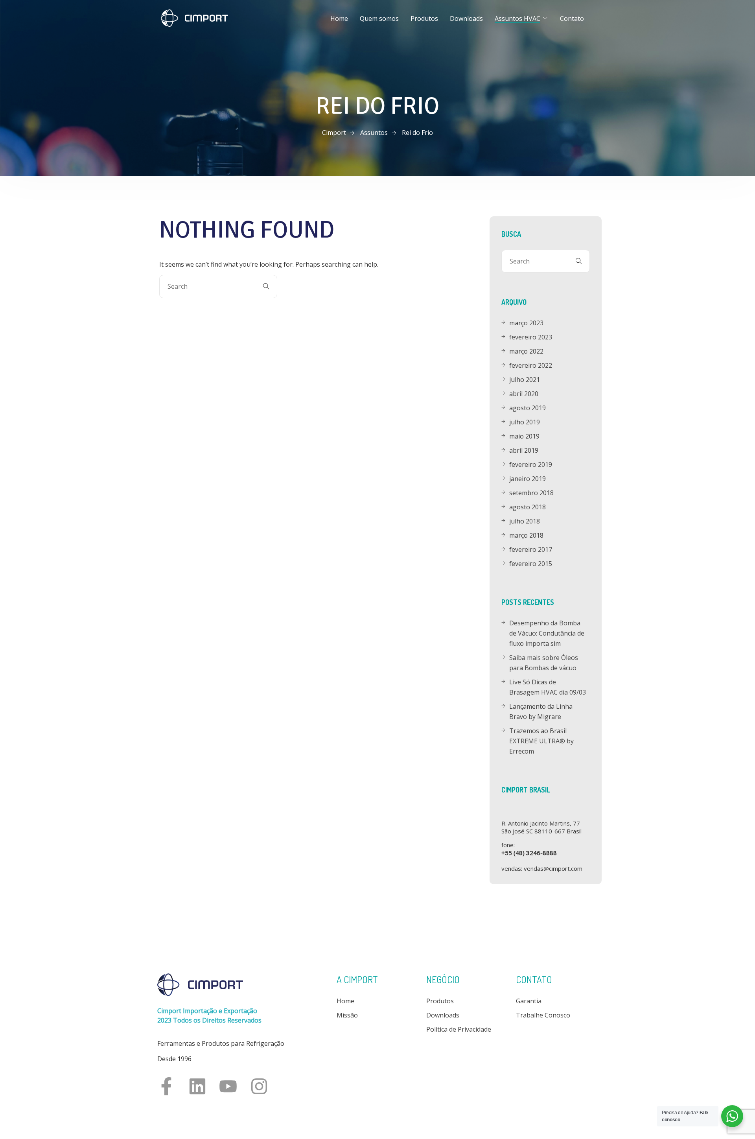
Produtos (424, 18)
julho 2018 (524, 521)
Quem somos (379, 18)
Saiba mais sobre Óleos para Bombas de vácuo (543, 662)
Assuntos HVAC (517, 18)
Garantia (528, 1001)
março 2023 (526, 323)
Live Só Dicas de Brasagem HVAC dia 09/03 (547, 687)
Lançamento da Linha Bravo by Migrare (541, 711)
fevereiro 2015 (530, 563)
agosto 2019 (527, 408)
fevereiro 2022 (530, 365)
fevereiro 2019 (530, 464)
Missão (347, 1015)
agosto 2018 (527, 507)
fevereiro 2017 (530, 549)
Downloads (466, 18)
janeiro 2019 (527, 478)
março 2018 (526, 535)
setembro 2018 (531, 492)
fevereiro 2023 (530, 337)
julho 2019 (524, 422)
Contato (572, 18)
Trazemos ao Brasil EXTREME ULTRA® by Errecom (541, 741)
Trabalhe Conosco (543, 1015)
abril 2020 (523, 393)
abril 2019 (523, 450)
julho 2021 (524, 379)
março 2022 (526, 351)
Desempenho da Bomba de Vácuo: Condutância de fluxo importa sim (546, 633)
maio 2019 (524, 436)
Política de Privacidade (458, 1029)
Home (339, 18)
